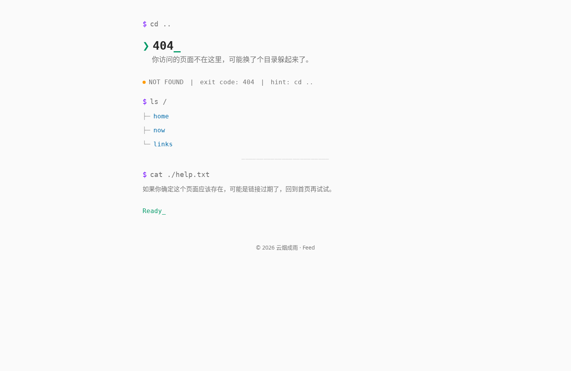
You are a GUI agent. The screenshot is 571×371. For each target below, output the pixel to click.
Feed (309, 247)
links (163, 144)
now (159, 130)
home (161, 116)
